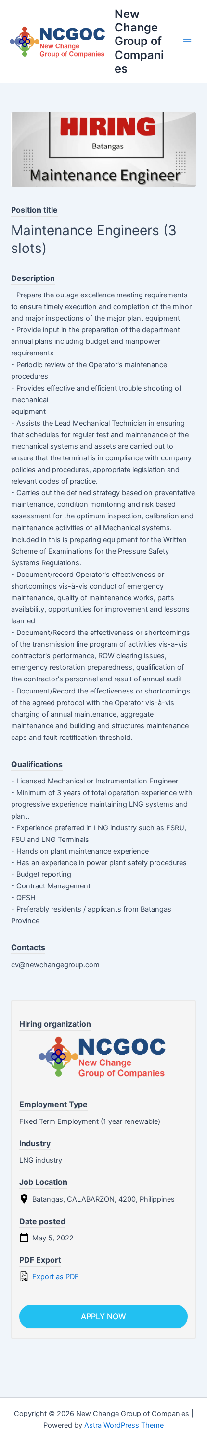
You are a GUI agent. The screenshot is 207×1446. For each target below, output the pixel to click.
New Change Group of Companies (139, 41)
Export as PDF (54, 1276)
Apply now (103, 1316)
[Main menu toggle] (187, 41)
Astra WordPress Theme (124, 1425)
